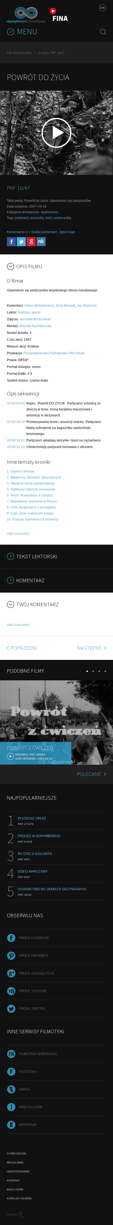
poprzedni (23, 647)
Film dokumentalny (19, 52)
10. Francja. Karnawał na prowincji (32, 519)
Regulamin (15, 1162)
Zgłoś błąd (67, 232)
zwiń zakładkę (18, 533)
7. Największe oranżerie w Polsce (32, 501)
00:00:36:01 (16, 440)
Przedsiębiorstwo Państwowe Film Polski (54, 353)
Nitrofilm (27, 1124)
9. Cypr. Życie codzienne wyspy (30, 513)
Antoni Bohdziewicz (39, 305)
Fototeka (27, 1071)
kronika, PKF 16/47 (51, 52)
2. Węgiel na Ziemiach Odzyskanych (34, 477)
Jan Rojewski (87, 305)
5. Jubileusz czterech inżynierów (31, 489)
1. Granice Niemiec (21, 471)
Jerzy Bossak (65, 305)
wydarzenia (49, 212)
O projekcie (16, 1153)
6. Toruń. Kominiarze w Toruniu (30, 495)
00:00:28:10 (16, 422)
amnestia (37, 218)
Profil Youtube (33, 990)
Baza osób (15, 1189)
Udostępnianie (18, 1171)
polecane (89, 773)
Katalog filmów (19, 1198)
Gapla (24, 1089)
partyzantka (62, 218)
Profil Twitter (32, 1008)
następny (90, 647)
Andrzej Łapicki (29, 312)
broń (49, 218)
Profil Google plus (36, 973)
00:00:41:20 (16, 447)
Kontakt (13, 1180)
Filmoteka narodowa (38, 1053)
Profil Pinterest (33, 955)
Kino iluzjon (30, 1106)
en (102, 7)
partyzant (22, 218)
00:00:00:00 (16, 403)
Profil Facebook (34, 937)
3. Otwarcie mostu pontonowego (31, 483)
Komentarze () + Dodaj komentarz (32, 232)
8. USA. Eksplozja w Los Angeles (31, 507)
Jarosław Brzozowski (35, 319)
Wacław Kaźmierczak (35, 326)
